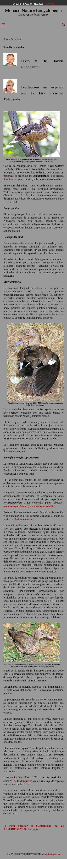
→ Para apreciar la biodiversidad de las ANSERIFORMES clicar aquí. (33, 827)
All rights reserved (52, 853)
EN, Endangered (21, 781)
